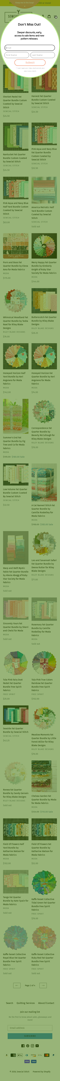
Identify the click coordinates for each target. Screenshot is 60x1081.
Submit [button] (30, 62)
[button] (56, 17)
